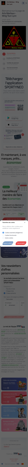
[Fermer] (25, 222)
